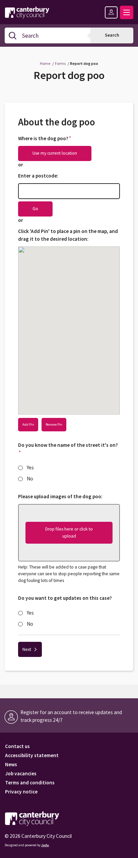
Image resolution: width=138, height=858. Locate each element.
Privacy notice (21, 792)
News (11, 765)
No (30, 478)
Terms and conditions (30, 783)
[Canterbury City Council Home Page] (27, 11)
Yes (30, 467)
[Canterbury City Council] (32, 818)
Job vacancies (21, 774)
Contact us (17, 746)
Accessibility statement (32, 755)
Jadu (45, 845)
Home (45, 63)
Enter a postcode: (38, 175)
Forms (60, 63)
